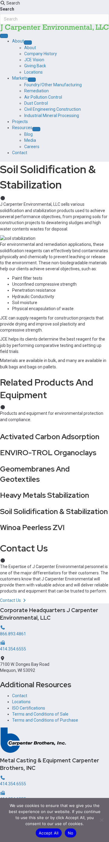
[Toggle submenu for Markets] (32, 80)
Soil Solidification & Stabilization (54, 511)
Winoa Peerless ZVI (32, 527)
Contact (19, 695)
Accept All (49, 833)
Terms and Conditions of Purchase (45, 720)
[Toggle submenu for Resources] (36, 129)
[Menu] (4, 36)
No (71, 833)
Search (7, 9)
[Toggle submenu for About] (28, 42)
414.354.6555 (13, 649)
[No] (101, 820)
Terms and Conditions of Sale (40, 714)
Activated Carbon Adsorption (49, 436)
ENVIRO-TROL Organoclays (48, 452)
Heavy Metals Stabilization (44, 495)
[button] (13, 600)
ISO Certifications (28, 708)
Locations (21, 701)
